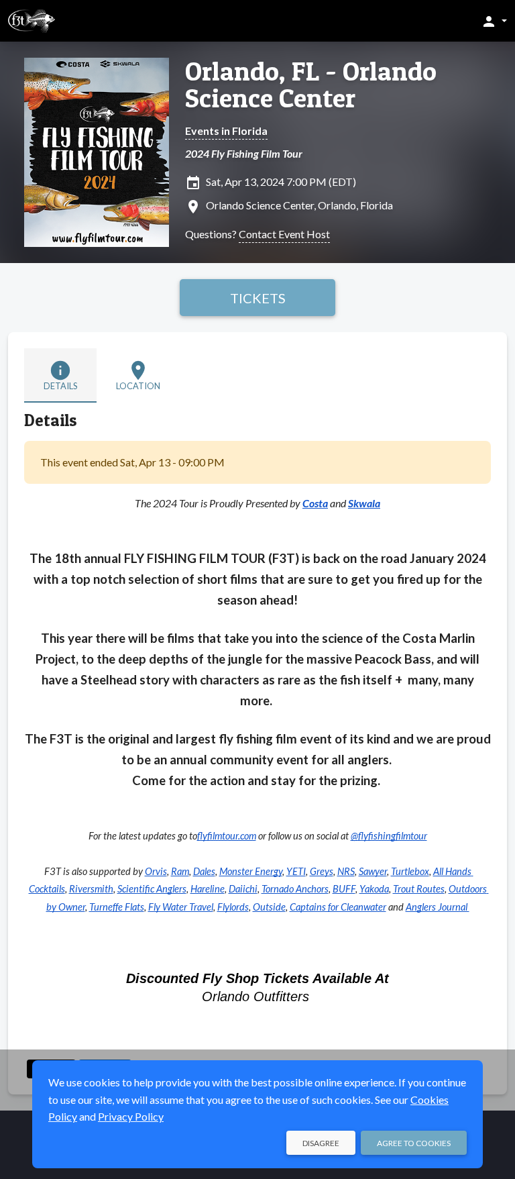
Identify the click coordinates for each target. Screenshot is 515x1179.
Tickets (258, 298)
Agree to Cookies (414, 1143)
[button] (494, 21)
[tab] (60, 375)
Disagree (320, 1143)
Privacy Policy (131, 1116)
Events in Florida (226, 130)
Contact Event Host (284, 233)
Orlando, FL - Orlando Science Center (311, 84)
